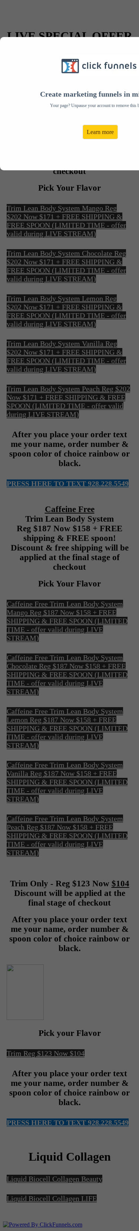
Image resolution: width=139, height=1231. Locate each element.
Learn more (100, 132)
